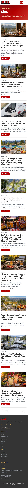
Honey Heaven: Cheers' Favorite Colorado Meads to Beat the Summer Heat (13, 317)
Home (2, 434)
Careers (2, 459)
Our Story (3, 441)
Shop (21, 2)
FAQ (2, 443)
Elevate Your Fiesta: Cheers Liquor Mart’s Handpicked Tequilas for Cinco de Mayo (12, 393)
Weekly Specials (4, 436)
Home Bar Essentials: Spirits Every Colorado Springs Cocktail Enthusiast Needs (12, 84)
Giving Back (3, 451)
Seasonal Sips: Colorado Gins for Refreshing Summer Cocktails (12, 200)
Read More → (5, 58)
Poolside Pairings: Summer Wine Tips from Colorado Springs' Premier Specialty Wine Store (12, 161)
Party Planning (4, 456)
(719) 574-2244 (4, 472)
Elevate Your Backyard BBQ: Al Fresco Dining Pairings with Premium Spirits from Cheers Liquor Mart (13, 277)
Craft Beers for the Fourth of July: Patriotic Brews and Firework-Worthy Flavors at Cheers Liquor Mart (12, 238)
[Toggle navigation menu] (25, 2)
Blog (2, 446)
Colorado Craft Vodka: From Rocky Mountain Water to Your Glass (13, 356)
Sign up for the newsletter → (7, 424)
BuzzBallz (3, 464)
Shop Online (3, 438)
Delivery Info (4, 454)
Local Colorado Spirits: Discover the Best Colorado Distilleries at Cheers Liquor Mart (12, 44)
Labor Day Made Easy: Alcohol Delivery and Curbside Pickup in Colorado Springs (13, 123)
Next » (22, 410)
